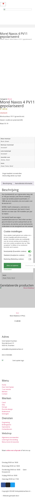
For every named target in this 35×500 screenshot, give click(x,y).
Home (2, 39)
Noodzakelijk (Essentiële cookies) (15, 251)
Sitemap (5, 493)
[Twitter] (12, 485)
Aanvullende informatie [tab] (23, 183)
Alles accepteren (12, 265)
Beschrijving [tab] (7, 183)
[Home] (18, 16)
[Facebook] (3, 485)
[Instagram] (8, 485)
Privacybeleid (8, 269)
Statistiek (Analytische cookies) (14, 255)
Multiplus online (25, 496)
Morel (7, 39)
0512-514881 (6, 351)
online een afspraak (13, 450)
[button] (17, 26)
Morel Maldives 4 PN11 (17, 316)
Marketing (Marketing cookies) (14, 259)
